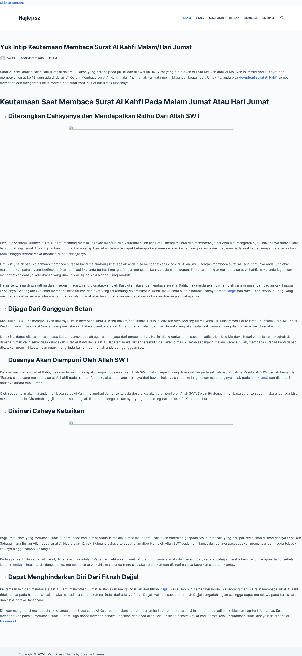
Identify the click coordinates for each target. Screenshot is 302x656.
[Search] (282, 17)
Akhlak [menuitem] (234, 17)
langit (231, 291)
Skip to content (12, 3)
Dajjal (163, 589)
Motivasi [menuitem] (250, 17)
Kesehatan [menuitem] (216, 17)
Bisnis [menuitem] (200, 17)
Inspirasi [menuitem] (268, 17)
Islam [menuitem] (187, 17)
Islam (53, 58)
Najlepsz (29, 18)
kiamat (263, 377)
